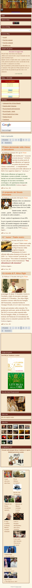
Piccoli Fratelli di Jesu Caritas (10, 114)
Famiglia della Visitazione (9, 106)
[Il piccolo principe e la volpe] (21, 433)
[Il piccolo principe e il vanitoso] (21, 439)
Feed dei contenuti (7, 40)
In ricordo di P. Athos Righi (14, 273)
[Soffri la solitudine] (10, 433)
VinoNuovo (6, 119)
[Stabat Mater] (15, 428)
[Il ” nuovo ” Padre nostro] (6, 252)
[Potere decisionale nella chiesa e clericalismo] (6, 164)
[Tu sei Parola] (10, 428)
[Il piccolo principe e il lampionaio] (27, 433)
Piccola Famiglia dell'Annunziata (11, 109)
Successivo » (8, 142)
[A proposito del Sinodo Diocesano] (6, 209)
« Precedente (5, 140)
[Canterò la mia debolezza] (21, 428)
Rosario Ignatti (18, 586)
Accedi (5, 37)
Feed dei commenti (8, 43)
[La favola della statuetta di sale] (27, 439)
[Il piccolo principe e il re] (4, 439)
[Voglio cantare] (27, 428)
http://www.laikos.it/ (15, 11)
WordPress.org (7, 45)
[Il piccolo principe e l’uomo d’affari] (15, 439)
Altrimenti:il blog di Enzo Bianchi (12, 103)
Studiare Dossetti (7, 117)
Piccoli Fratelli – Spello (9, 111)
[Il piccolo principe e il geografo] (10, 439)
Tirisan (24, 152)
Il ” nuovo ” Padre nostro (13, 237)
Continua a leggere (21, 185)
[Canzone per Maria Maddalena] (4, 428)
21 (2, 142)
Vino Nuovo (25, 171)
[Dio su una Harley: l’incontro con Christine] (4, 444)
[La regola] (15, 433)
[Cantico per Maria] (4, 433)
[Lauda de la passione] (10, 444)
